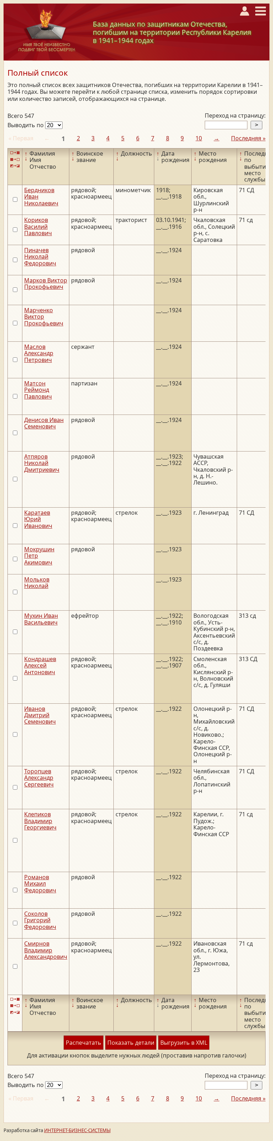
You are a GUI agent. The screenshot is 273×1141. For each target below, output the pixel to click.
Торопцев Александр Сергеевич (39, 777)
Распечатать (83, 1043)
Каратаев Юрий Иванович (38, 519)
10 (199, 138)
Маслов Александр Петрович (38, 353)
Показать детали (130, 1043)
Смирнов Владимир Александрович (45, 950)
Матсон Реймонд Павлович (38, 389)
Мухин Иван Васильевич (41, 619)
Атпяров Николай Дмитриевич (41, 463)
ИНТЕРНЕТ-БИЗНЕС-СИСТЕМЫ (77, 1130)
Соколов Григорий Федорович (40, 920)
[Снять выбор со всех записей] (15, 159)
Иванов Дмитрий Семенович (40, 715)
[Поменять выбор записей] (15, 166)
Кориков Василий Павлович (38, 226)
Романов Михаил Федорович (40, 883)
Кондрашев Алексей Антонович (40, 665)
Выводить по (26, 125)
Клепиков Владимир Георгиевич (40, 820)
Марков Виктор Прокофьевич (45, 283)
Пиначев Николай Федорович (40, 256)
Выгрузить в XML (183, 1043)
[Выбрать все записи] (15, 153)
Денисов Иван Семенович (44, 423)
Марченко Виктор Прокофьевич (43, 316)
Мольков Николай (36, 582)
